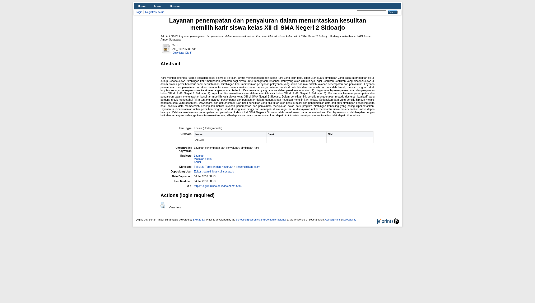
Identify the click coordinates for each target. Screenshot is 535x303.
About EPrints (332, 219)
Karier (197, 162)
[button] (162, 205)
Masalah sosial (203, 158)
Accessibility (349, 219)
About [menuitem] (158, 6)
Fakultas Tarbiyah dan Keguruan (213, 166)
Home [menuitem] (141, 6)
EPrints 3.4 (199, 219)
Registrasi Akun (154, 12)
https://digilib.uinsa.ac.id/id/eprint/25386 (218, 186)
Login (139, 12)
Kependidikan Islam (248, 166)
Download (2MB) (182, 52)
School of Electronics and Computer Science (261, 219)
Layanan (199, 155)
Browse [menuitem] (175, 6)
